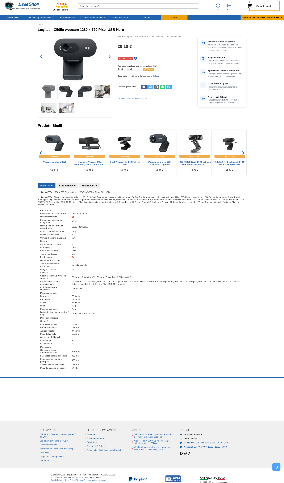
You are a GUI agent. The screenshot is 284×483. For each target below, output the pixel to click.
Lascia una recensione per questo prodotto (135, 98)
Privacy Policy (69, 480)
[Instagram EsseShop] (185, 453)
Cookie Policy (56, 480)
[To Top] (277, 476)
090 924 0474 (190, 438)
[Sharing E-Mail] (156, 87)
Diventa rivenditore (48, 444)
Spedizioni (92, 442)
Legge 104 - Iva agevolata (52, 456)
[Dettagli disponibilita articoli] (135, 58)
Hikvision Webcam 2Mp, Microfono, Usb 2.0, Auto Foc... (89, 163)
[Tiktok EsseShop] (188, 453)
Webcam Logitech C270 (54, 162)
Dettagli (156, 76)
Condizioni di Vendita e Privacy (54, 441)
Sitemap (79, 480)
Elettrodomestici (67, 18)
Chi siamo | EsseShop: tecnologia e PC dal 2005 (58, 435)
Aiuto (218, 10)
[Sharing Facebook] (144, 87)
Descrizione (46, 185)
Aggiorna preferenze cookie (95, 480)
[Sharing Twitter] (150, 87)
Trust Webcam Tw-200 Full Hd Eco (125, 163)
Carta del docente (95, 438)
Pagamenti (92, 434)
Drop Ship (44, 452)
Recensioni (89, 185)
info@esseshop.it (193, 434)
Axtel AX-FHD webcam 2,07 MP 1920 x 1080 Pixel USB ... (229, 163)
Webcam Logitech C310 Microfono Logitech (160, 163)
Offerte (174, 18)
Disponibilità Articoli (96, 446)
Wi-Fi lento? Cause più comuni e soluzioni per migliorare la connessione (154, 435)
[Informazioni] (218, 6)
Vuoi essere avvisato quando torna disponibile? (137, 66)
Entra (229, 10)
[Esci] (229, 6)
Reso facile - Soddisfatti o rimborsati (104, 450)
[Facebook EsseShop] (181, 453)
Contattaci (44, 460)
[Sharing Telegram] (169, 87)
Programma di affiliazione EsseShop (57, 448)
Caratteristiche (67, 185)
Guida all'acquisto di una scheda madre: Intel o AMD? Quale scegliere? (153, 448)
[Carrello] (249, 5)
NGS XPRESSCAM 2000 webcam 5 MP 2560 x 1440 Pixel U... (195, 163)
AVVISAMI (148, 69)
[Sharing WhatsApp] (162, 87)
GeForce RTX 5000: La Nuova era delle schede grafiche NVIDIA (153, 442)
